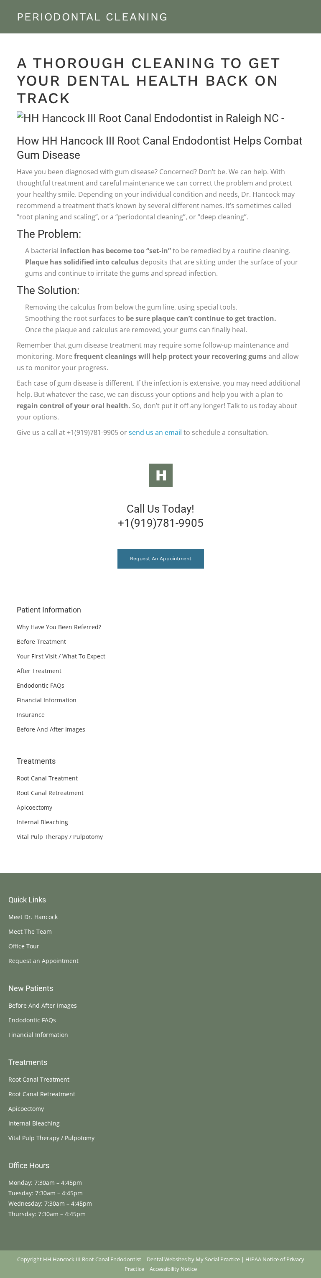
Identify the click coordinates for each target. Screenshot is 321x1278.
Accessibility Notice (173, 1269)
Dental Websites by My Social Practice (193, 1259)
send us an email (155, 432)
